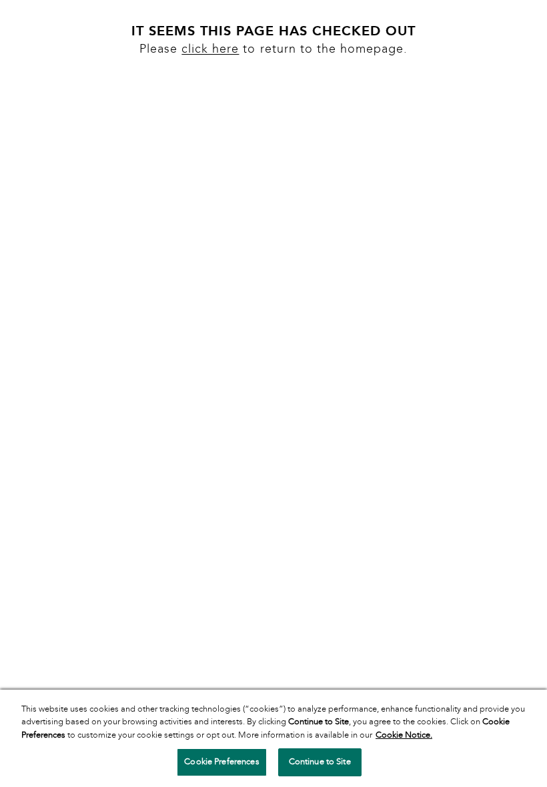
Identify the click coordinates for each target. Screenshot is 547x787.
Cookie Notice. (404, 735)
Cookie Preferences (221, 761)
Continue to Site (320, 761)
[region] (273, 738)
